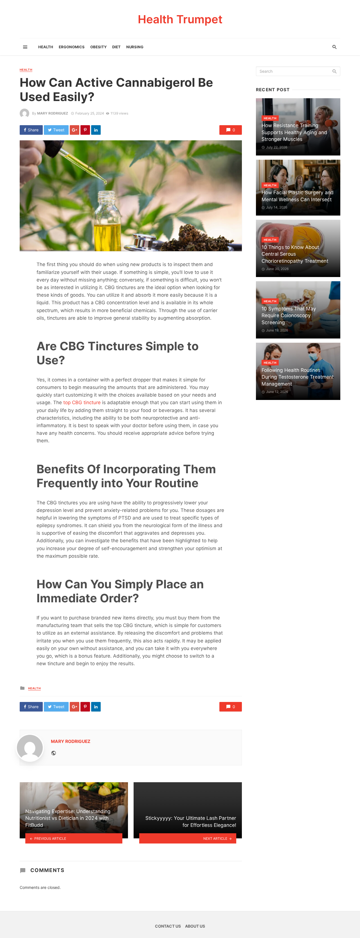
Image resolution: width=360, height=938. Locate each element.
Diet (116, 47)
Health (45, 47)
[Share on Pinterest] (85, 130)
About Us (195, 926)
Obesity (98, 47)
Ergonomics (72, 47)
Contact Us (168, 926)
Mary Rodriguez (52, 113)
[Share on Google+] (74, 130)
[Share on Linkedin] (96, 130)
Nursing (134, 47)
